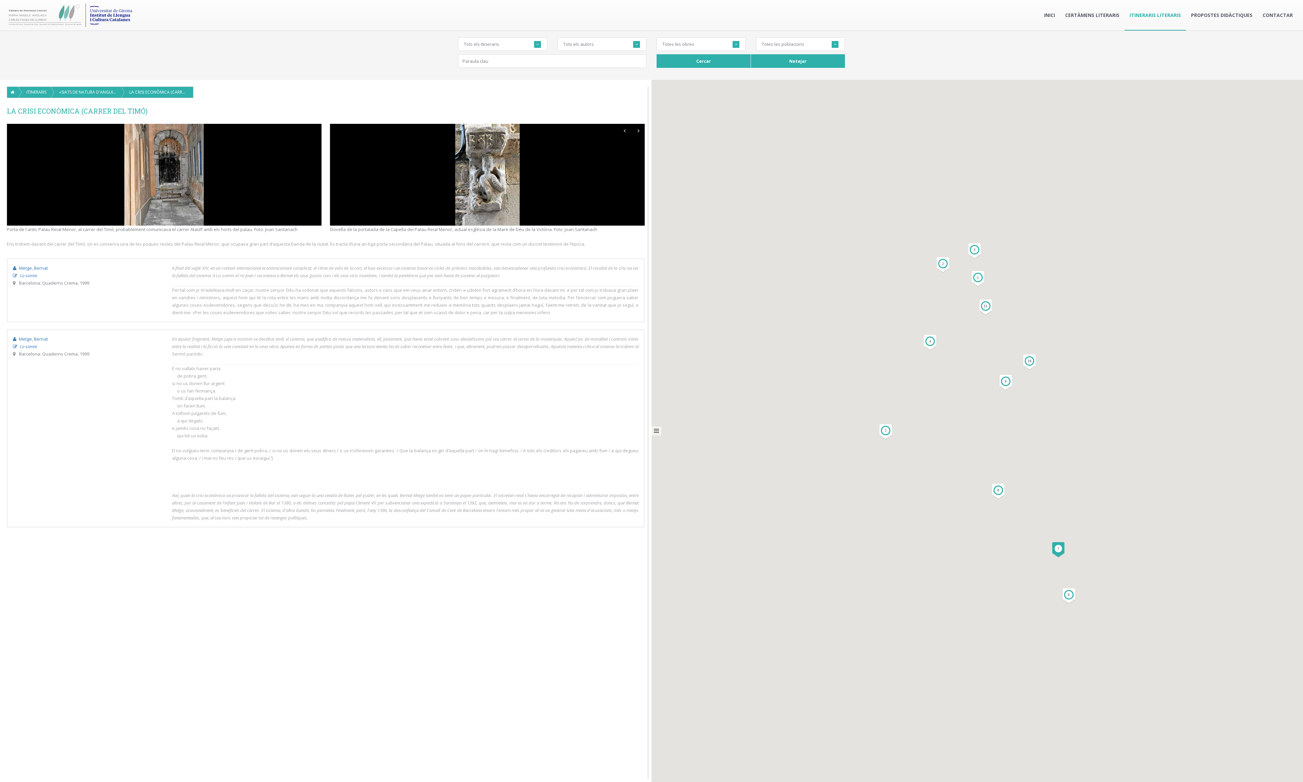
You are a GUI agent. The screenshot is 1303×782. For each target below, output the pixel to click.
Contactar (1278, 15)
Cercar (703, 61)
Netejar (798, 61)
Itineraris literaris (1155, 15)
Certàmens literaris (1092, 15)
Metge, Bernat (33, 268)
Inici (1049, 15)
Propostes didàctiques (1221, 15)
